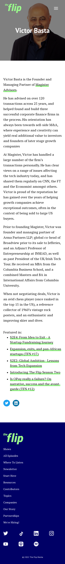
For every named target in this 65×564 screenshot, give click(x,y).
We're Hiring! (11, 522)
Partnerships (11, 516)
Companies (10, 502)
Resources (9, 482)
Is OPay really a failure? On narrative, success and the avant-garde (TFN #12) (35, 384)
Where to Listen (13, 462)
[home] (12, 8)
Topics (7, 496)
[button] (56, 8)
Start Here (9, 476)
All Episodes (10, 456)
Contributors (11, 489)
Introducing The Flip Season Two (35, 372)
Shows (7, 449)
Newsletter (10, 469)
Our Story (9, 509)
